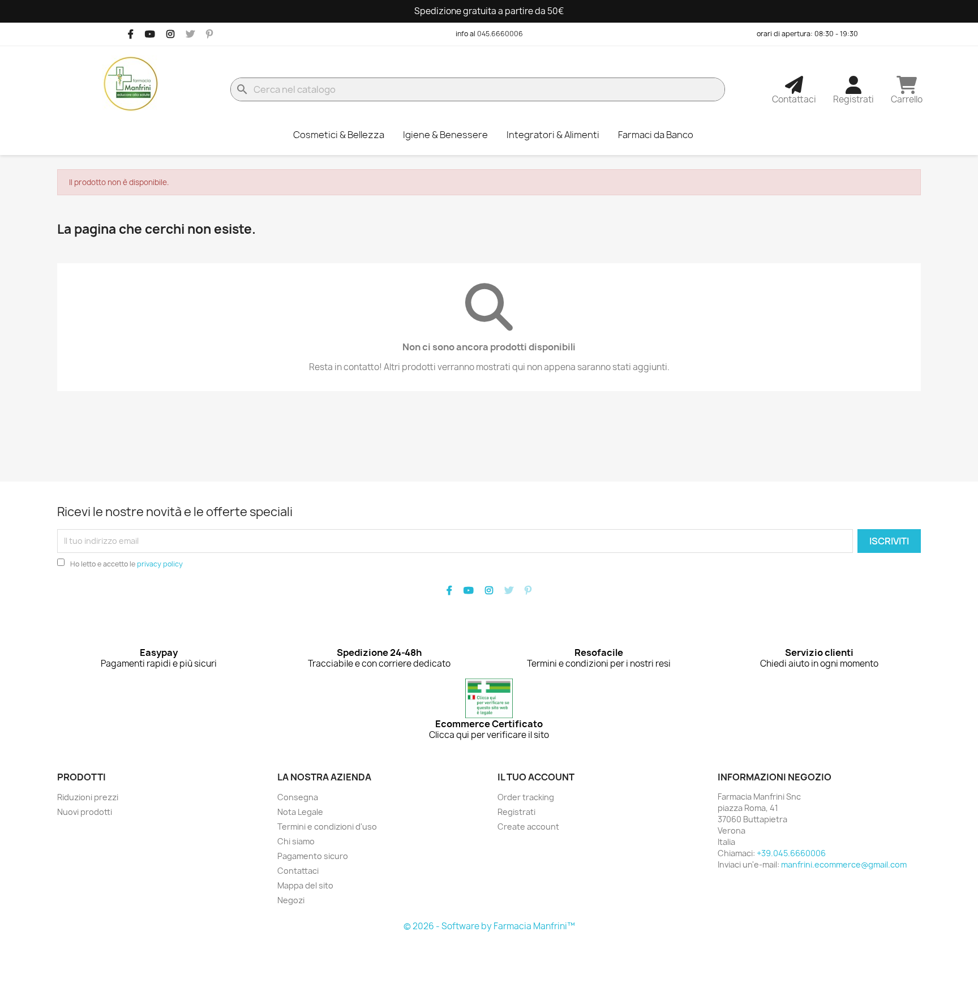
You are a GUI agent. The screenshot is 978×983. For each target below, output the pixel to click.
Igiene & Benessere (445, 134)
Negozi (290, 900)
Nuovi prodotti (84, 811)
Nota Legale (300, 811)
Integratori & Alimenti (553, 134)
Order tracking (525, 797)
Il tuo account (535, 777)
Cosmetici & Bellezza (338, 134)
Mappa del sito (305, 885)
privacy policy (160, 564)
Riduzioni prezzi (87, 797)
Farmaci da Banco (655, 134)
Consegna (297, 797)
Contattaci (298, 870)
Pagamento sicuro (312, 856)
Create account (528, 826)
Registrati (516, 811)
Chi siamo (296, 841)
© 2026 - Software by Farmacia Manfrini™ (489, 926)
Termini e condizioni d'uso (327, 826)
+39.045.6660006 (791, 853)
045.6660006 (500, 33)
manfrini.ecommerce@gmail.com (844, 864)
